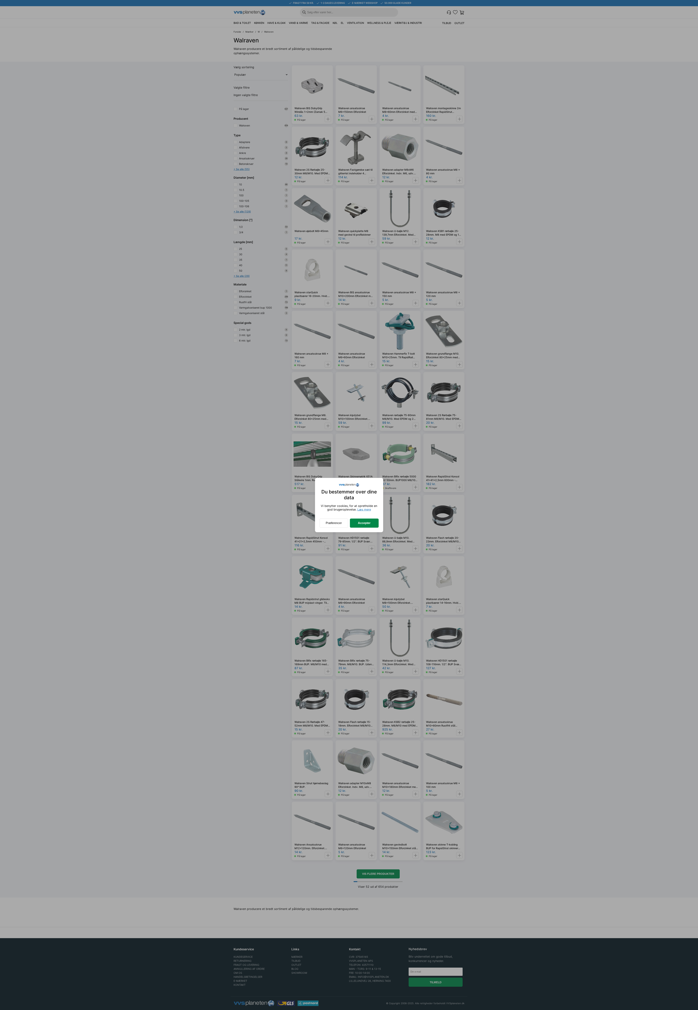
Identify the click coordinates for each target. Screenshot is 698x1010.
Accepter (364, 523)
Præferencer (334, 523)
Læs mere (364, 509)
